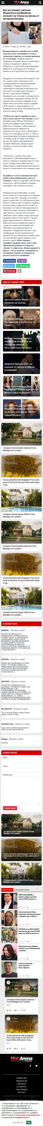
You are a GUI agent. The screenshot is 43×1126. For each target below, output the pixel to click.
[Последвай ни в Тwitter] (36, 1065)
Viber (23, 261)
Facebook (10, 261)
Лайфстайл (21, 1078)
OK (28, 1122)
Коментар (8, 775)
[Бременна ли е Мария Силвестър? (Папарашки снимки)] (9, 952)
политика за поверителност (16, 1117)
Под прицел (21, 1089)
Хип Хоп (21, 1092)
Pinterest (11, 271)
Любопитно (21, 1081)
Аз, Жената (21, 1087)
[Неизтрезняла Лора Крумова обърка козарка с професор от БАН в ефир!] (9, 918)
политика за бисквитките (28, 1115)
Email (5, 766)
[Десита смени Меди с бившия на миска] (21, 296)
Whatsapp (24, 266)
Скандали (21, 1084)
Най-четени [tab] (7, 890)
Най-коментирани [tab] (22, 890)
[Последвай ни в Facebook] (30, 1065)
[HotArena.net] (21, 1059)
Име (5, 758)
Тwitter (10, 266)
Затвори (18, 1122)
